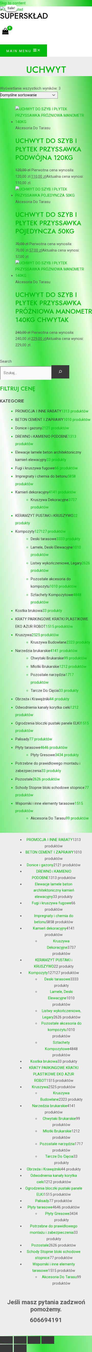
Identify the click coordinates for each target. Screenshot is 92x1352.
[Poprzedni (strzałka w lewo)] (6, 1348)
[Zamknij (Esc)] (47, 1340)
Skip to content (13, 3)
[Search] (60, 372)
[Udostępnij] (34, 1340)
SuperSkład (24, 16)
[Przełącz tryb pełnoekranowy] (20, 1340)
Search (6, 361)
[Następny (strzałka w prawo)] (20, 1348)
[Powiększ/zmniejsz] (6, 1340)
